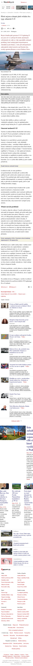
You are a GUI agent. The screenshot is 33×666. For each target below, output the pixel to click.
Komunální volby (5, 586)
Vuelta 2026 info (21, 575)
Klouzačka (12, 635)
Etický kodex (17, 656)
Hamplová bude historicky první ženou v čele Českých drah (19, 320)
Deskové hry (8, 646)
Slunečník (5, 635)
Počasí (11, 338)
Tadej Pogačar (21, 582)
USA (13, 291)
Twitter (11, 654)
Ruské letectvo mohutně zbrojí (9, 166)
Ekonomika (12, 323)
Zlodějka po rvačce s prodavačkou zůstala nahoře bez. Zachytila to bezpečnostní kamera (19, 380)
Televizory (15, 646)
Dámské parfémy (17, 643)
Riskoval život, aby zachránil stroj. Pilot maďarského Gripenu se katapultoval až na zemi (20, 350)
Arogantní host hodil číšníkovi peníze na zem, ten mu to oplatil (20, 365)
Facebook (6, 654)
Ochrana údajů (25, 656)
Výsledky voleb (5, 580)
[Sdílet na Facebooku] (29, 287)
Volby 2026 (4, 575)
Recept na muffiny (22, 594)
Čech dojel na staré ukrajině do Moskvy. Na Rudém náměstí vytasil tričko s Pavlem (28, 498)
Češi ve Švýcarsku (6, 616)
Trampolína (27, 632)
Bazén (11, 632)
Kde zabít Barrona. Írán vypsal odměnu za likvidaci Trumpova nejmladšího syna (4, 498)
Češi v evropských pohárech (16, 630)
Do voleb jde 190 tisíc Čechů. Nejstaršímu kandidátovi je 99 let (16, 496)
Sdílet (10, 28)
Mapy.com (15, 625)
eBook (4, 28)
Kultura (11, 396)
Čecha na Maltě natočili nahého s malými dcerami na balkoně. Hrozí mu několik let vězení (20, 306)
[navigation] (2, 2)
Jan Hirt (19, 580)
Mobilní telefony (22, 640)
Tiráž (26, 654)
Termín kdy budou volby (7, 582)
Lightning (3, 296)
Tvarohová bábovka (22, 599)
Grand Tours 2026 (22, 586)
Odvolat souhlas (10, 657)
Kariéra (22, 654)
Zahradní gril (13, 638)
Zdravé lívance (21, 597)
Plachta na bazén (18, 632)
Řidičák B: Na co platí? (23, 616)
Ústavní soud (21, 294)
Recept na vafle (21, 601)
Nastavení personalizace (21, 657)
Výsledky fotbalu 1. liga (7, 594)
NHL (2, 603)
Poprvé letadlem (5, 611)
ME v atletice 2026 (6, 599)
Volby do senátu (5, 584)
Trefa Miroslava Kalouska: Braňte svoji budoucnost (19, 407)
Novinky (3, 23)
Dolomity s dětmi (5, 620)
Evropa (11, 309)
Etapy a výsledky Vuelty (23, 577)
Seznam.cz (23, 2)
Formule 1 (3, 601)
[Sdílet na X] (31, 287)
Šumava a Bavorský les (7, 614)
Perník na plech (21, 603)
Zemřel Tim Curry (15, 394)
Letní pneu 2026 (21, 609)
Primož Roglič (20, 584)
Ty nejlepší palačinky (22, 592)
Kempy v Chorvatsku (6, 609)
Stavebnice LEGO (7, 643)
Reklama (17, 654)
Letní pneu (26, 643)
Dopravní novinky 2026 (23, 614)
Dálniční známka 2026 (23, 611)
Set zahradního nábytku (22, 635)
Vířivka (19, 638)
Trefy (11, 410)
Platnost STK (20, 620)
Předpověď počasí (24, 625)
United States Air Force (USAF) (9, 294)
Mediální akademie (7, 656)
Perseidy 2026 (11, 627)
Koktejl (11, 368)
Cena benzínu (20, 627)
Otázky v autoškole (22, 618)
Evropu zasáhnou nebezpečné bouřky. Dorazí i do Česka (20, 336)
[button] (16, 61)
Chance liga (4, 592)
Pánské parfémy (16, 648)
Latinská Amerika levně (7, 618)
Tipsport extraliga (5, 597)
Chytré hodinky (23, 646)
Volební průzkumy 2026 (7, 577)
